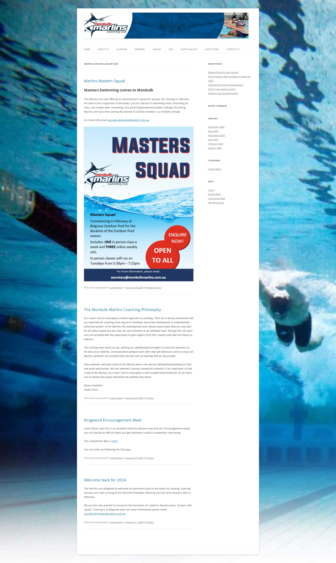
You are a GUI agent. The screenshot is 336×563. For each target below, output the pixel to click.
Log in (211, 190)
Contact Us (233, 49)
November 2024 (216, 135)
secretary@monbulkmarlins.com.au (128, 120)
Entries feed (214, 194)
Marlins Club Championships (223, 93)
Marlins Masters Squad (104, 80)
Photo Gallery (189, 49)
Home (87, 49)
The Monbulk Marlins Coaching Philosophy (122, 309)
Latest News (212, 49)
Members (140, 49)
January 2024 (215, 148)
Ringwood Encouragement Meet (113, 420)
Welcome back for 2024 (105, 479)
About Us (103, 49)
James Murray (154, 287)
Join (171, 49)
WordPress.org (216, 202)
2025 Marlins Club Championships (225, 85)
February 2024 (215, 143)
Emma (150, 398)
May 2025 (213, 131)
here (115, 441)
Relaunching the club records (223, 72)
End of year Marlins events (222, 89)
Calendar (121, 49)
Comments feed (216, 198)
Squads (157, 49)
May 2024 (213, 139)
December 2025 (216, 127)
